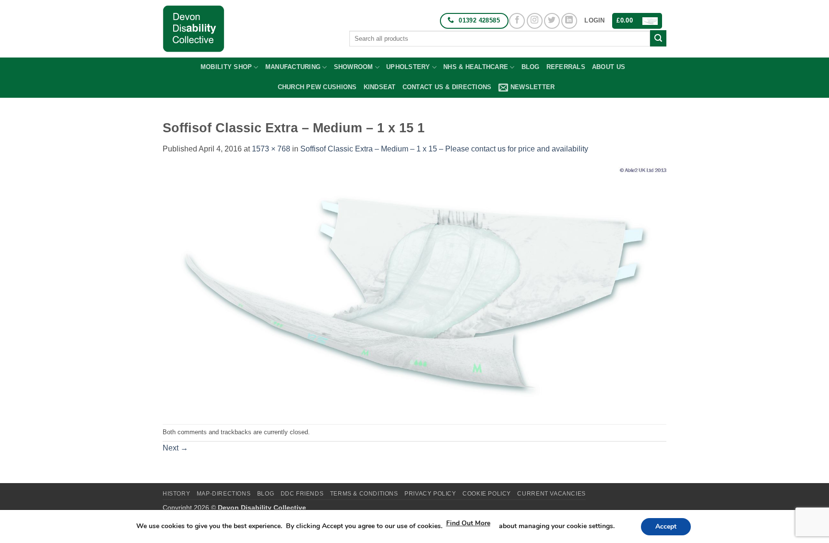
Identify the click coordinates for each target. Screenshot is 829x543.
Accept (665, 526)
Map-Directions (224, 493)
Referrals (565, 66)
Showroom (353, 66)
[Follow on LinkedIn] (569, 21)
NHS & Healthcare (475, 66)
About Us (608, 66)
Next (175, 448)
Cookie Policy (486, 493)
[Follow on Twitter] (552, 21)
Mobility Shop (226, 66)
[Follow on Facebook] (517, 21)
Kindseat (380, 87)
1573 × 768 (271, 149)
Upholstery (408, 66)
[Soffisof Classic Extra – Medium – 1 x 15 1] (414, 289)
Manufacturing (292, 66)
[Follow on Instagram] (535, 21)
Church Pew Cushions (317, 87)
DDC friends (302, 493)
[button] (594, 20)
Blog (530, 66)
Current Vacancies (551, 493)
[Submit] (658, 38)
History (176, 493)
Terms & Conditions (364, 493)
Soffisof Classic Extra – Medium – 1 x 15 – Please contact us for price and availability (444, 149)
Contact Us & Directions (447, 87)
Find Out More (468, 523)
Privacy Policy (430, 493)
